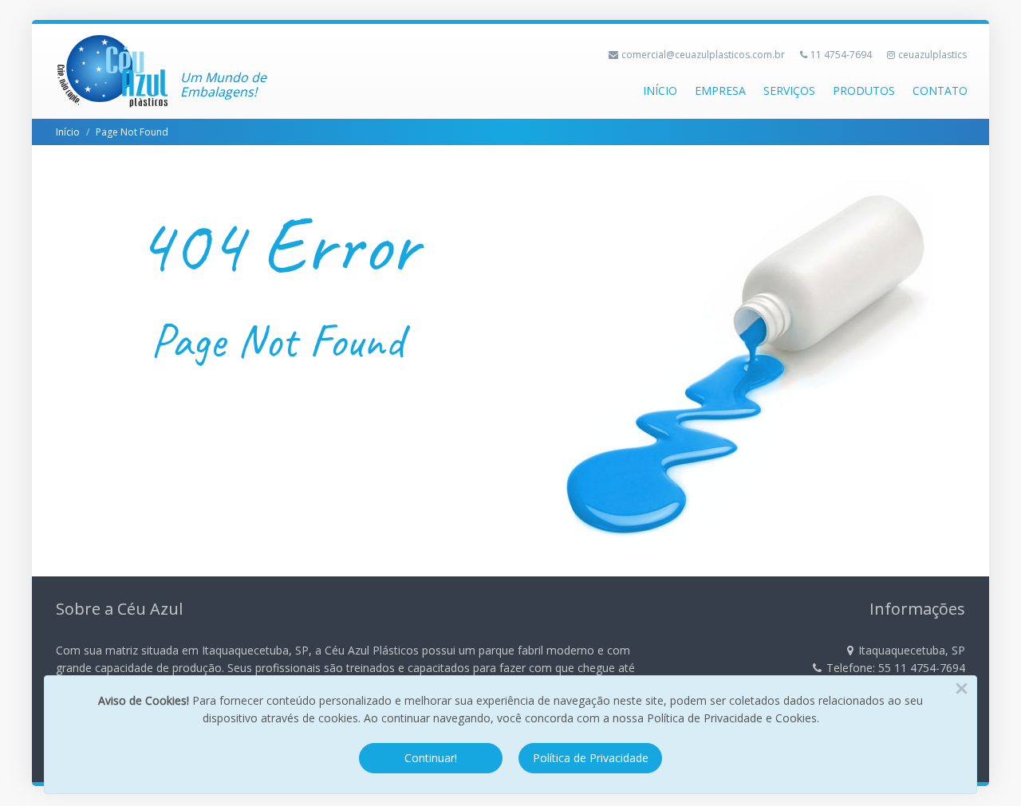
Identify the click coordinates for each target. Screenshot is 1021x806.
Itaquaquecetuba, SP (911, 650)
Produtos (864, 90)
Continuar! (430, 757)
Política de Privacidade (590, 757)
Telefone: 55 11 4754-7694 (895, 667)
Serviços (789, 90)
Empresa (720, 90)
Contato (940, 90)
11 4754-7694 (841, 54)
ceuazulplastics (932, 54)
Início (660, 90)
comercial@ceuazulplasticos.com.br (703, 54)
